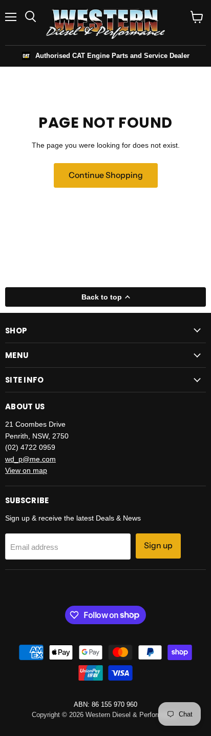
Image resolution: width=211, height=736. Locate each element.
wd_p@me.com (30, 459)
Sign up (158, 545)
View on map (26, 470)
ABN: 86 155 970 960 (105, 704)
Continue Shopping (106, 175)
